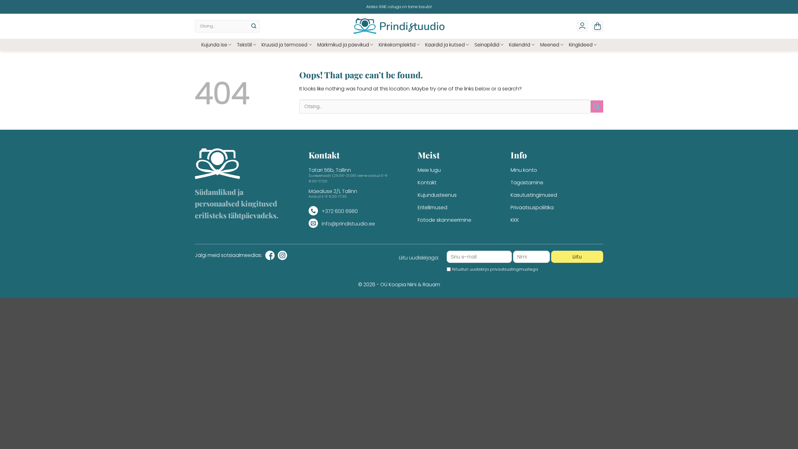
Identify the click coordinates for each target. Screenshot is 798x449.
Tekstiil (244, 44)
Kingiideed (581, 44)
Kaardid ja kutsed (445, 44)
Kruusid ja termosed (284, 44)
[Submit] (253, 26)
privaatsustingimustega (514, 269)
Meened (549, 44)
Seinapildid (486, 44)
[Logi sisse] (582, 25)
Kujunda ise (214, 44)
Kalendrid (519, 44)
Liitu (577, 256)
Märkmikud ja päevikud (343, 44)
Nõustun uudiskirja (495, 269)
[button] (597, 26)
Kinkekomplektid (397, 44)
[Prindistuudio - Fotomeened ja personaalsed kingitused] (399, 26)
